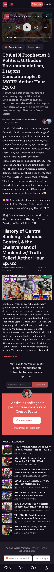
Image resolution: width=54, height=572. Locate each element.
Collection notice (27, 550)
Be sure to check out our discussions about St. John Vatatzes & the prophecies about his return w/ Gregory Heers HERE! (26, 204)
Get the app (42, 558)
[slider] (29, 37)
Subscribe (36, 4)
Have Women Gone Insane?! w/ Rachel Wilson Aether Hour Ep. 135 (33, 448)
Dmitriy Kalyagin (28, 120)
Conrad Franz (9, 120)
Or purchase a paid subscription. (27, 428)
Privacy (35, 547)
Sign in (47, 4)
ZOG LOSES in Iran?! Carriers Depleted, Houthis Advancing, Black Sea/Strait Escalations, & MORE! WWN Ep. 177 (32, 505)
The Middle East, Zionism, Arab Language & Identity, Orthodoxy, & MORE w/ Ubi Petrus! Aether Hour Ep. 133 (30, 516)
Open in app (15, 46)
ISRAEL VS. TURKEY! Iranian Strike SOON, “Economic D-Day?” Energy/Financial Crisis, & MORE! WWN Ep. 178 (32, 471)
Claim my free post (27, 420)
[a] (7, 450)
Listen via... (34, 46)
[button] (8, 27)
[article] (27, 450)
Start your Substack (19, 558)
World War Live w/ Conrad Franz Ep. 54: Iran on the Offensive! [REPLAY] (30, 494)
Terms (43, 547)
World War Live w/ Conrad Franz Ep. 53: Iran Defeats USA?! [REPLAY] (30, 528)
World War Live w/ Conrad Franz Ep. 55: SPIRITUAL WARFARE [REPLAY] (30, 460)
